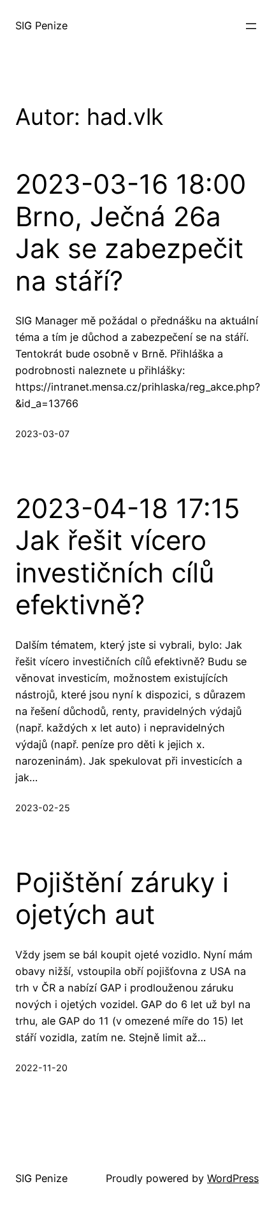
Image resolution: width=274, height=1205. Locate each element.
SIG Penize (41, 25)
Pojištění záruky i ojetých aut (122, 898)
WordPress (233, 1178)
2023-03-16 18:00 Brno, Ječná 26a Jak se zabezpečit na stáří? (130, 232)
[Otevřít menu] (251, 26)
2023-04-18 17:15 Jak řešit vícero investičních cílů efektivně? (127, 557)
